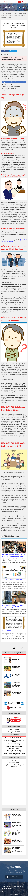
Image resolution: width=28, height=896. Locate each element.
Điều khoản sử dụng (19, 884)
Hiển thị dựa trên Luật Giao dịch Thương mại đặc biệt (7, 890)
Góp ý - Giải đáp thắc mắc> (15, 877)
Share (5, 50)
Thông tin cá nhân (6, 886)
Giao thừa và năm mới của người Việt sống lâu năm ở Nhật (17, 840)
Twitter (14, 50)
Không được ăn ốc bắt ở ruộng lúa (16, 667)
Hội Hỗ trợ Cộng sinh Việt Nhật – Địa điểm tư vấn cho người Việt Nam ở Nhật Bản (14, 555)
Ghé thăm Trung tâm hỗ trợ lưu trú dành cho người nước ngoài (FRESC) (13, 606)
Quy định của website (7, 884)
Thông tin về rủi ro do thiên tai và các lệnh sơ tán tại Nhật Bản (16, 824)
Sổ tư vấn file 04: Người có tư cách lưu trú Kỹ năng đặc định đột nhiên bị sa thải (13, 15)
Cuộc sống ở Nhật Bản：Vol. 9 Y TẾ (12, 580)
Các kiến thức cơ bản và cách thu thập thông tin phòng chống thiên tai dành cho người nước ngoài (17, 832)
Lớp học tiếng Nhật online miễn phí (16, 658)
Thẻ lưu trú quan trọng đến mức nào (16, 815)
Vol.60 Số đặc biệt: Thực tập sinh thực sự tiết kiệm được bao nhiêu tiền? (16, 684)
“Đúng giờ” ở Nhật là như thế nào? (16, 675)
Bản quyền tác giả (18, 886)
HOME (2, 13)
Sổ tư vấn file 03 (6, 630)
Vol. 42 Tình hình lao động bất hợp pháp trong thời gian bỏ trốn (17, 692)
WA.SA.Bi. (14, 769)
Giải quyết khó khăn (11, 13)
